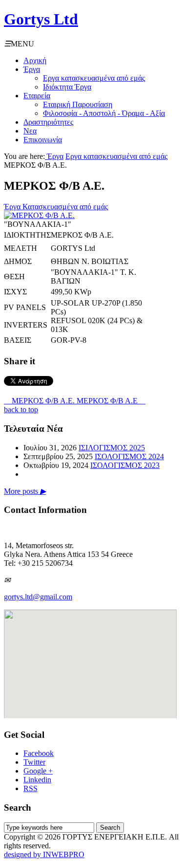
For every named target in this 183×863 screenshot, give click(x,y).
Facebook (38, 753)
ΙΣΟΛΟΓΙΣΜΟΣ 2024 (129, 456)
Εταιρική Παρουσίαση (77, 104)
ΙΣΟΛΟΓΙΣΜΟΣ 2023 (125, 465)
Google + (38, 771)
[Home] (46, 156)
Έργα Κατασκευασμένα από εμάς (56, 206)
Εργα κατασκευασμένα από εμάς (94, 78)
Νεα (30, 131)
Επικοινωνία (42, 139)
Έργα (31, 69)
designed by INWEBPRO (44, 854)
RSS (30, 788)
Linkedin (37, 779)
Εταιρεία (36, 95)
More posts (25, 491)
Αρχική (34, 60)
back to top (21, 409)
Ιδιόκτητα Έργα (67, 87)
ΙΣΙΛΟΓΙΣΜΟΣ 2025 (112, 447)
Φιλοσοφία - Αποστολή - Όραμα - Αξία (104, 113)
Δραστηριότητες (48, 122)
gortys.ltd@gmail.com (38, 597)
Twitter (34, 762)
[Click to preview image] (39, 215)
